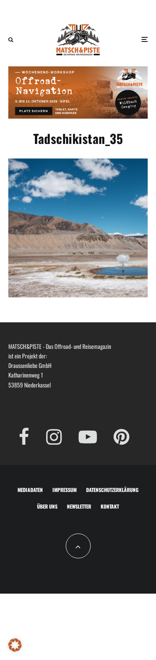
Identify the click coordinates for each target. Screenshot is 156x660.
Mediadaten (30, 489)
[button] (15, 645)
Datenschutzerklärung (112, 489)
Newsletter (79, 506)
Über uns (47, 506)
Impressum (64, 489)
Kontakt (110, 506)
